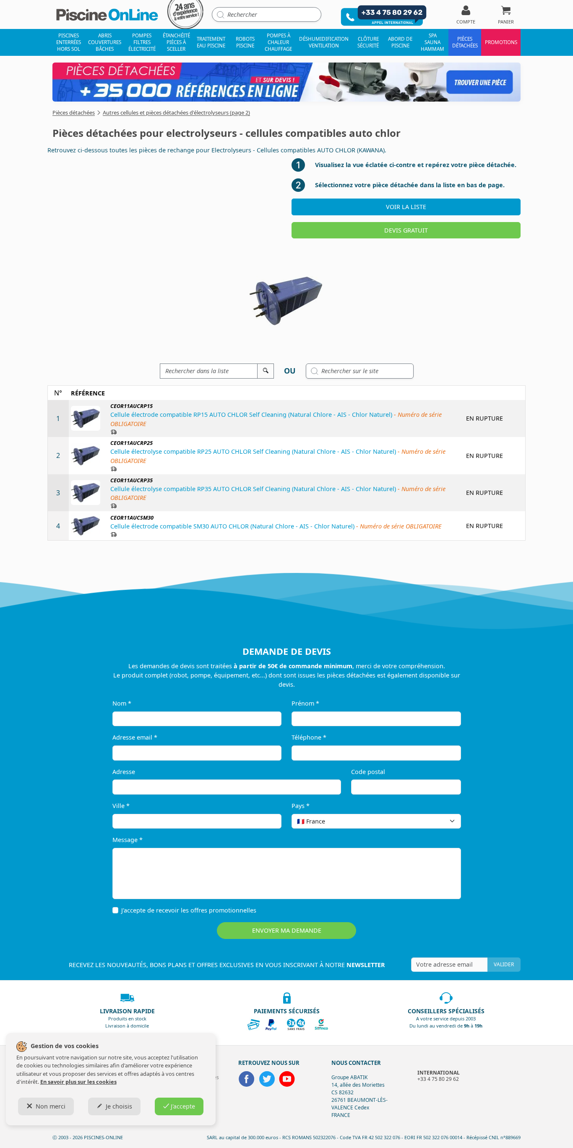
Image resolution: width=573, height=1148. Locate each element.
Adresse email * (134, 737)
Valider (504, 964)
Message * (127, 840)
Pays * (301, 806)
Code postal (368, 772)
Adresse (123, 772)
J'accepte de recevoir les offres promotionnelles (188, 910)
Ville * (121, 806)
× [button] (443, 821)
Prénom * (305, 703)
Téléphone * (309, 737)
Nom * (121, 703)
